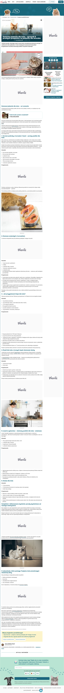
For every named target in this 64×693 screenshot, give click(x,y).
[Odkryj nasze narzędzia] (40, 690)
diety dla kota (15, 125)
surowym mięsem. (24, 584)
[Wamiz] (3, 1)
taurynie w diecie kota (17, 610)
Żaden (37, 673)
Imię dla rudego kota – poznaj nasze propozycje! (56, 80)
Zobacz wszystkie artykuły (53, 97)
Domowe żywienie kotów (20, 639)
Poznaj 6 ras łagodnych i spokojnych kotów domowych (56, 91)
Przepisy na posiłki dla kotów (23, 17)
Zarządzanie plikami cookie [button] (52, 688)
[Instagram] (54, 60)
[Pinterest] (57, 60)
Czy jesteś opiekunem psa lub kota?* (32, 671)
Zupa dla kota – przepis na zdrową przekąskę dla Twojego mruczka (20, 634)
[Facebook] (49, 60)
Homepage (5, 17)
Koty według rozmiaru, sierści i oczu (56, 83)
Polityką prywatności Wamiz (44, 681)
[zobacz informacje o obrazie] (41, 20)
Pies (28, 673)
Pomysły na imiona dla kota (56, 77)
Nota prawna (39, 688)
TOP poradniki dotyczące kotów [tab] (48, 74)
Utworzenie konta (32, 678)
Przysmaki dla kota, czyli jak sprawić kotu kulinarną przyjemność (19, 636)
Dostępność (27, 690)
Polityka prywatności (27, 688)
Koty (9, 17)
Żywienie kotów (13, 17)
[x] (52, 60)
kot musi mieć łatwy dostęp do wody (18, 536)
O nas (5, 688)
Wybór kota (53, 88)
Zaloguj (60, 1)
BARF (2, 123)
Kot (33, 673)
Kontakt (16, 688)
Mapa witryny (36, 690)
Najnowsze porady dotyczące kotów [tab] (58, 73)
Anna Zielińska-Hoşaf (19, 40)
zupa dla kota (6, 357)
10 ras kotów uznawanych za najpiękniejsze (56, 86)
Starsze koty (17, 352)
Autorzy (10, 688)
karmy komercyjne (9, 618)
